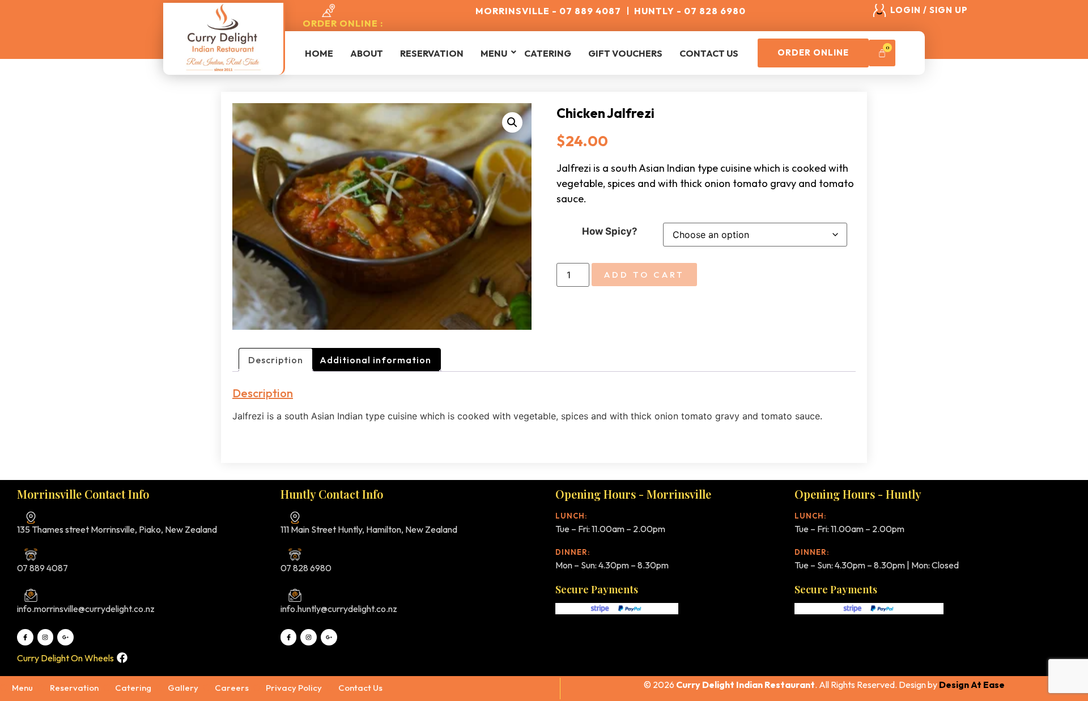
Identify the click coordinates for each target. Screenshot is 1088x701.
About (366, 53)
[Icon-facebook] (25, 637)
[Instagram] (45, 637)
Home (319, 53)
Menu (494, 53)
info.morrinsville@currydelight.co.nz (86, 608)
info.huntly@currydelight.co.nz (338, 608)
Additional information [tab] (375, 360)
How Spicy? (610, 231)
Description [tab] (275, 360)
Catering (547, 53)
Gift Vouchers (625, 53)
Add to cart (644, 274)
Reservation (432, 53)
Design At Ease (972, 684)
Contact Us (708, 53)
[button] (512, 122)
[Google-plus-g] (65, 637)
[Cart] (882, 53)
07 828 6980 (306, 567)
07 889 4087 (42, 567)
